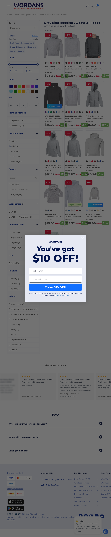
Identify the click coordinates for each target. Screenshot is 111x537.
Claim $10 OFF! (55, 287)
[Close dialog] (82, 238)
